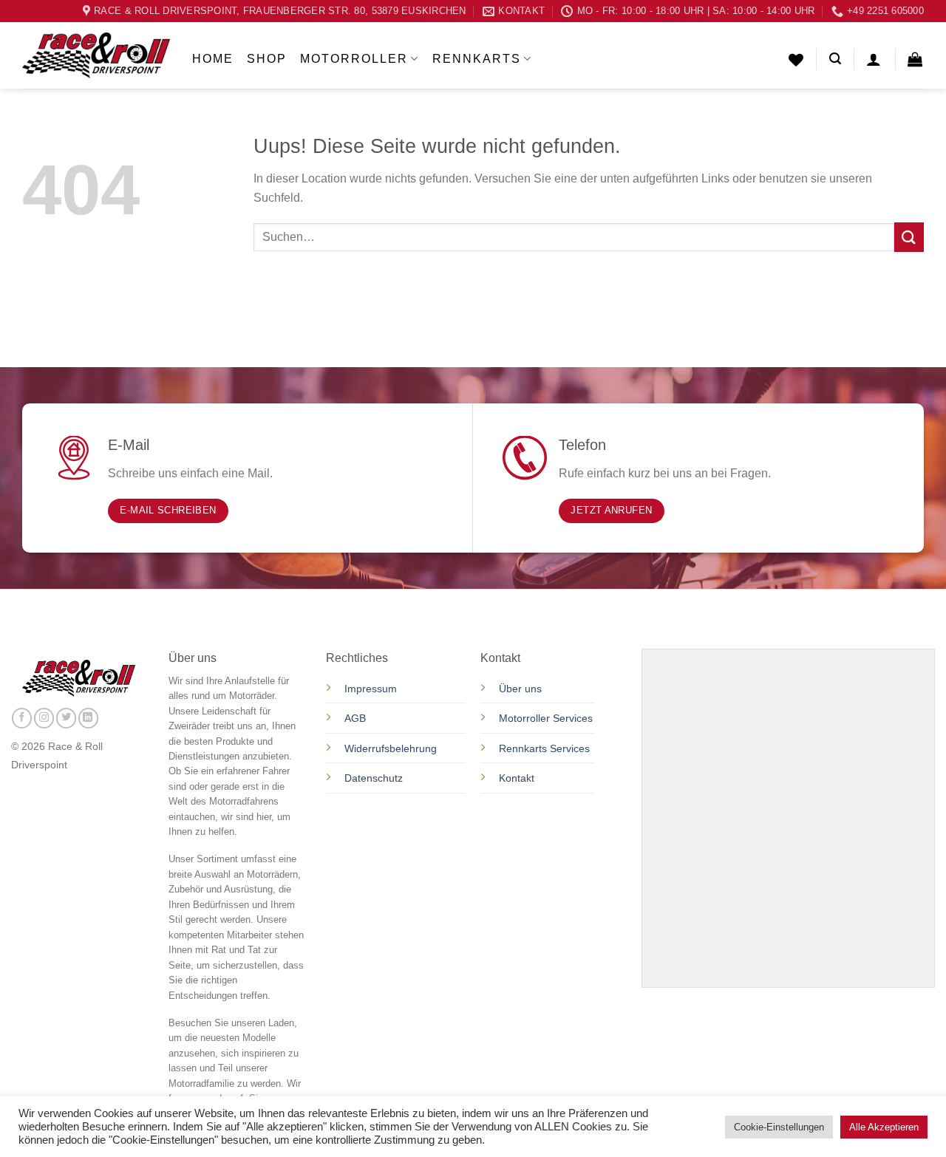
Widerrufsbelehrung (390, 748)
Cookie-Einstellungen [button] (779, 1127)
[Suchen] (835, 58)
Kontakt (516, 778)
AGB (355, 718)
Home (213, 58)
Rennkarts (476, 58)
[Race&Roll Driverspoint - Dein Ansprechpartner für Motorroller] (96, 55)
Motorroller (354, 58)
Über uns (520, 688)
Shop (267, 58)
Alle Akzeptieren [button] (884, 1127)
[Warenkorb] (916, 59)
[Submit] (909, 236)
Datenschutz (375, 778)
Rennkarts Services (544, 748)
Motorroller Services (546, 718)
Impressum (370, 688)
